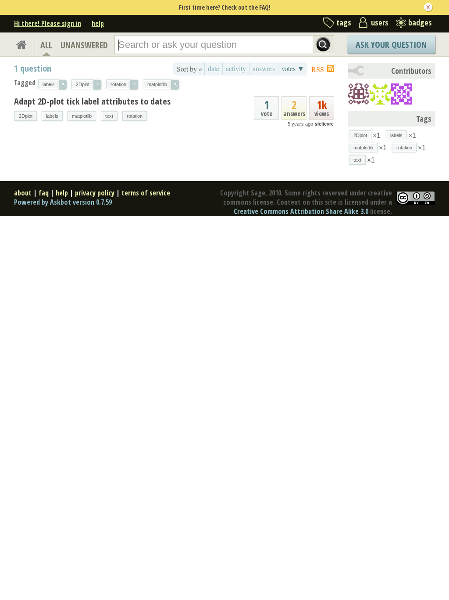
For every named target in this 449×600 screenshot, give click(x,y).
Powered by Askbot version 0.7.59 (63, 202)
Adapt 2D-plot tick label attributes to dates (92, 101)
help (98, 23)
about (23, 193)
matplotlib (82, 116)
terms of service (145, 193)
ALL (46, 45)
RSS (317, 69)
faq (44, 193)
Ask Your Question (391, 45)
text (109, 116)
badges (420, 22)
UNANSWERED (84, 45)
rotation (135, 116)
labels (52, 116)
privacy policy (94, 193)
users (379, 22)
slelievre (324, 124)
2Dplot (25, 116)
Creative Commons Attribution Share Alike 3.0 (301, 211)
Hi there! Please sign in (47, 23)
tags (343, 22)
